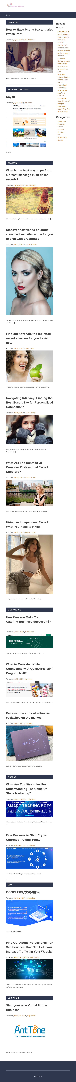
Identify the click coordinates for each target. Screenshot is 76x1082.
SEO (59, 135)
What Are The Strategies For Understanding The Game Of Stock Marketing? (26, 789)
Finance (60, 140)
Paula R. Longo (30, 532)
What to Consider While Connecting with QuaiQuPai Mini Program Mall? (29, 669)
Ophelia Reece (29, 40)
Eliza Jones (28, 103)
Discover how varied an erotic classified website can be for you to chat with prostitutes (29, 234)
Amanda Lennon (30, 185)
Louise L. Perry (30, 413)
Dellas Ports (29, 632)
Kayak (10, 97)
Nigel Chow (31, 1016)
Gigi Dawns (28, 679)
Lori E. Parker (29, 348)
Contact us (38, 1076)
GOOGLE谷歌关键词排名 (23, 892)
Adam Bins (31, 898)
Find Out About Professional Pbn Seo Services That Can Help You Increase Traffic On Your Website (29, 947)
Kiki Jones (29, 723)
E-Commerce (62, 137)
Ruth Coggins (34, 957)
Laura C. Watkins (31, 245)
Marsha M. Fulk (30, 478)
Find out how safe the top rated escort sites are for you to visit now (28, 338)
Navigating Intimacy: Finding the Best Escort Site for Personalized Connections (29, 402)
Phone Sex (61, 124)
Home (8, 15)
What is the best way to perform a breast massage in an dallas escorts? (28, 175)
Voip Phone (62, 121)
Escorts (60, 127)
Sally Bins (32, 845)
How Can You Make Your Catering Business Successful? (29, 621)
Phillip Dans (31, 799)
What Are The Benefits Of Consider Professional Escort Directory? (27, 467)
